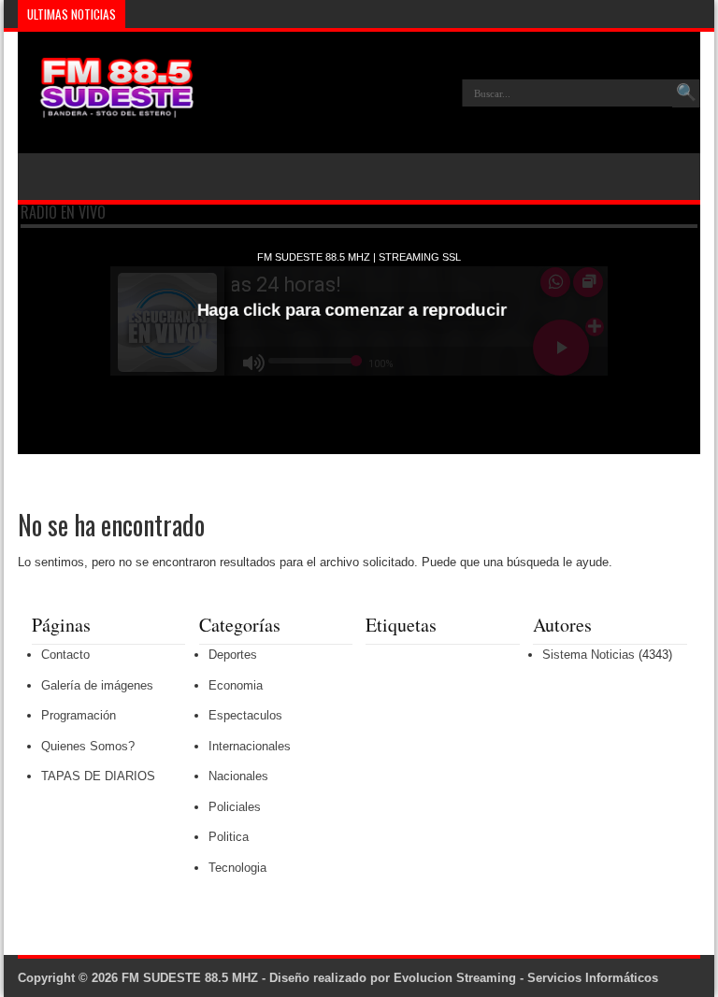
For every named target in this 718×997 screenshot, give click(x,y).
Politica (228, 837)
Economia (235, 685)
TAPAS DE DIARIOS (98, 776)
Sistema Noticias (588, 655)
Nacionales (238, 776)
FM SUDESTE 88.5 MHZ (190, 978)
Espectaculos (245, 715)
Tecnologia (237, 868)
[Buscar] (686, 93)
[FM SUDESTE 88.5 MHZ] (106, 106)
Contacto (65, 655)
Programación (78, 715)
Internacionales (249, 746)
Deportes (232, 655)
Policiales (234, 807)
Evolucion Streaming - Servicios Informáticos (526, 978)
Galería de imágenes (97, 685)
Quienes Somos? (88, 746)
